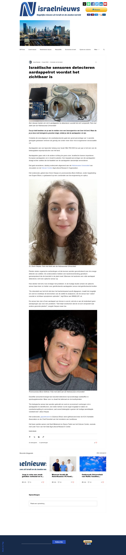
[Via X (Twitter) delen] (34, 437)
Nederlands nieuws (45, 49)
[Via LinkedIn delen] (39, 437)
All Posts (22, 49)
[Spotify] (88, 4)
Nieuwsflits (58, 49)
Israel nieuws (32, 49)
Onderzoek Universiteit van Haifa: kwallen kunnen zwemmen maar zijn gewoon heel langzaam (92, 475)
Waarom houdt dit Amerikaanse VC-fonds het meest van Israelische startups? (62, 475)
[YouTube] (105, 4)
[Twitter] (97, 4)
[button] (104, 49)
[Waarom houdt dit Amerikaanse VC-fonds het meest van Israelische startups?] (63, 463)
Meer (95, 49)
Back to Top (3, 547)
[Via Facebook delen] (30, 437)
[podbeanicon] (84, 4)
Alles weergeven (101, 453)
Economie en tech (70, 49)
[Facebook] (93, 4)
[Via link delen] (43, 437)
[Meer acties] (96, 62)
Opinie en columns (85, 49)
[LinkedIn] (101, 4)
